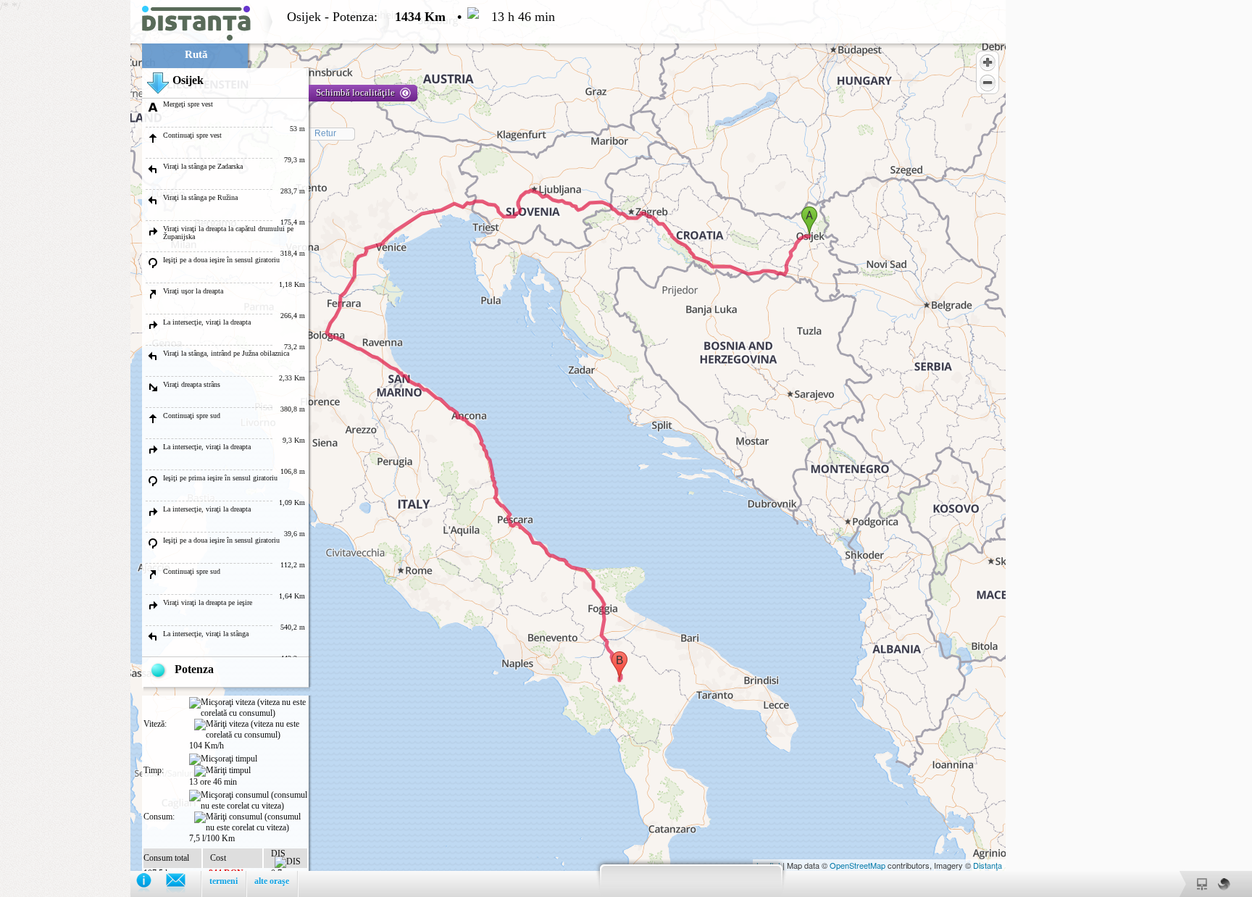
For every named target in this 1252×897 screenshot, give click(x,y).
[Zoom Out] (987, 82)
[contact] (183, 883)
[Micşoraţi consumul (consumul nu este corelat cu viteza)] (248, 801)
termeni (223, 881)
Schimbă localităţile (355, 92)
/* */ (277, 448)
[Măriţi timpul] (222, 771)
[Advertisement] (65, 217)
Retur (325, 133)
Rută (196, 54)
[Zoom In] (987, 62)
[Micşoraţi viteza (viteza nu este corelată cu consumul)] (248, 708)
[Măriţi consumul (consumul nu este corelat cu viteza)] (250, 822)
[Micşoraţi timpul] (223, 759)
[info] (151, 883)
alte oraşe (271, 881)
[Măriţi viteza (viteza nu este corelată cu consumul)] (250, 729)
